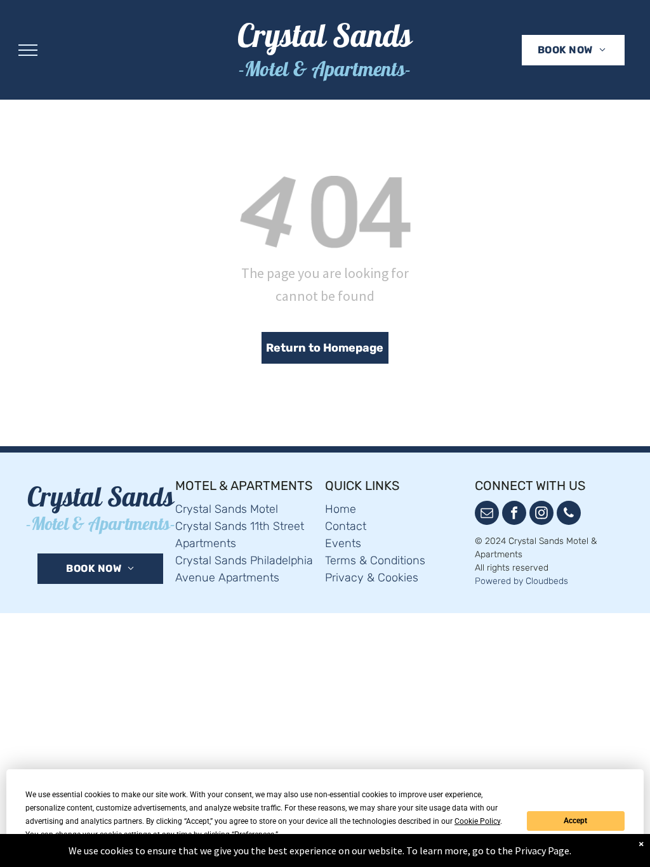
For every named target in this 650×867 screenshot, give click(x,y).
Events (343, 543)
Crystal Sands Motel (226, 509)
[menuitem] (571, 50)
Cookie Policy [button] (477, 821)
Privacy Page (542, 850)
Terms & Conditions (375, 560)
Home (340, 509)
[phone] (569, 514)
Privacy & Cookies (371, 578)
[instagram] (541, 514)
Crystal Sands (324, 40)
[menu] (27, 50)
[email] (487, 514)
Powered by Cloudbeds (521, 581)
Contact (345, 526)
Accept (575, 820)
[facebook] (514, 514)
